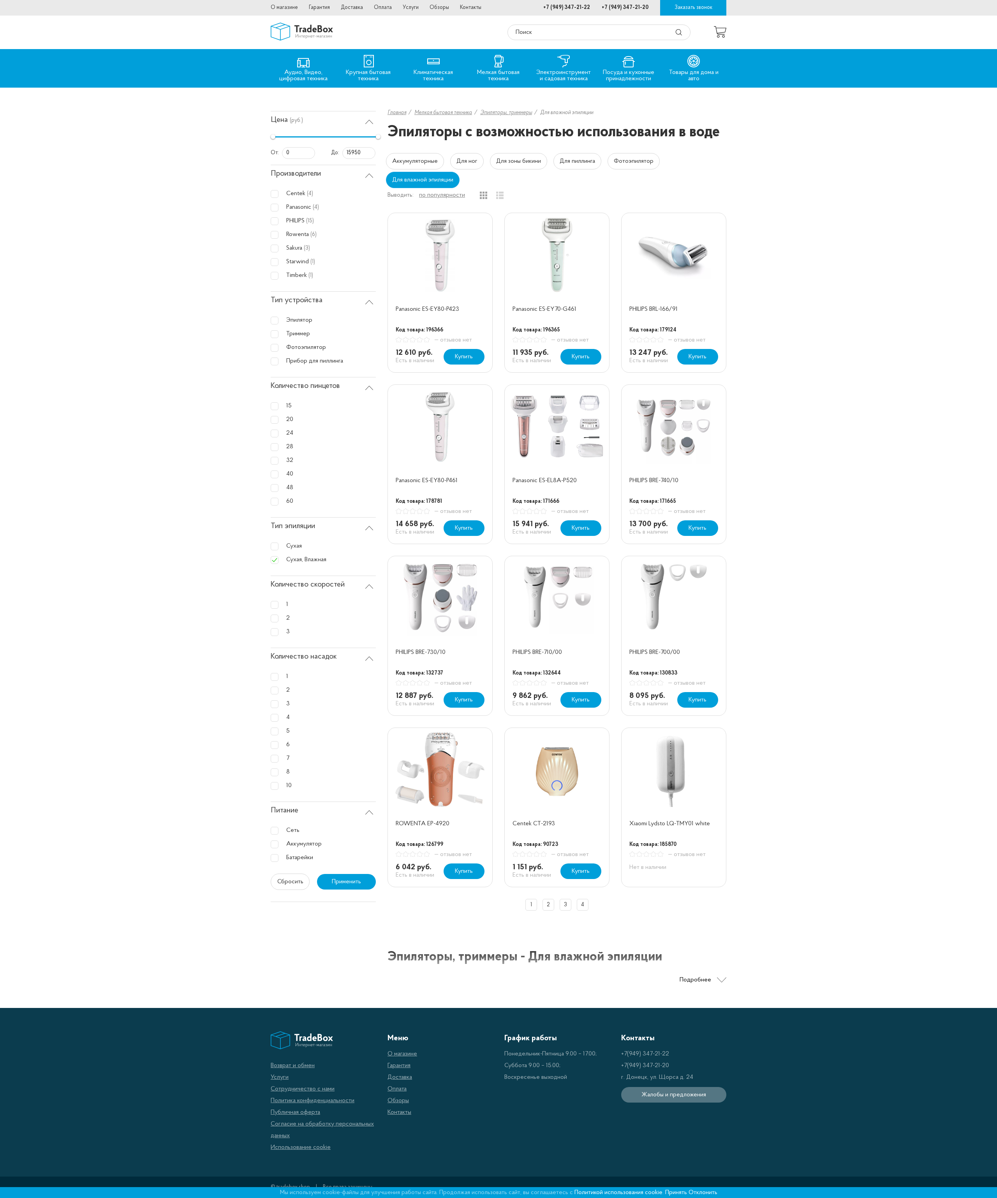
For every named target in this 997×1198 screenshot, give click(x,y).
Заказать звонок (693, 8)
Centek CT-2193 (534, 824)
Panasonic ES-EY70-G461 (544, 309)
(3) (307, 248)
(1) (312, 262)
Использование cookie (301, 1147)
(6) (313, 235)
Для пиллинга (577, 161)
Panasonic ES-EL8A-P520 (545, 480)
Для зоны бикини (518, 161)
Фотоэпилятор (634, 161)
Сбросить (290, 882)
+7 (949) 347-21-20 (625, 8)
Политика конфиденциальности (312, 1101)
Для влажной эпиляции (422, 180)
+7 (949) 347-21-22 (566, 8)
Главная (397, 113)
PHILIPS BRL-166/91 (653, 309)
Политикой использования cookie (618, 1192)
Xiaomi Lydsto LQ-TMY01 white (669, 824)
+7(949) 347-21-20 (645, 1065)
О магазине (284, 8)
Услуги (411, 8)
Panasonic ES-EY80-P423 (427, 309)
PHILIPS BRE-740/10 (653, 480)
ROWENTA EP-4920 (422, 824)
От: (275, 153)
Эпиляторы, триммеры (506, 113)
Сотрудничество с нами (303, 1089)
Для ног (466, 161)
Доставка (352, 8)
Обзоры (439, 8)
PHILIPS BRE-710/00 (537, 652)
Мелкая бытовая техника (443, 113)
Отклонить (703, 1192)
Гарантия (319, 8)
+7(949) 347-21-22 (645, 1054)
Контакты (470, 8)
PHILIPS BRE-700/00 (654, 652)
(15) (310, 221)
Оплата (383, 8)
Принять (676, 1192)
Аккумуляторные (415, 161)
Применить (346, 882)
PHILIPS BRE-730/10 (421, 652)
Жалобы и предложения (673, 1095)
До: (335, 153)
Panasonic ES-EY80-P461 (427, 480)
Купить (464, 357)
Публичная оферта (295, 1112)
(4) (310, 194)
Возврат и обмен (293, 1065)
